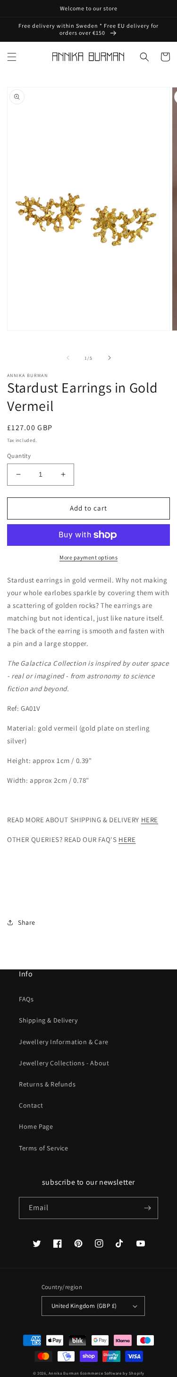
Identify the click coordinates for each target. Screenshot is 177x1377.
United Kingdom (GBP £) (84, 1306)
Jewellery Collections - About (64, 1063)
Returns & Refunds (47, 1084)
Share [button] (26, 922)
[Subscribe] (147, 1208)
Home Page (36, 1126)
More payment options (88, 557)
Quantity (19, 456)
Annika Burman (64, 1373)
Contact (31, 1105)
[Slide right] (109, 357)
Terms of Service (43, 1148)
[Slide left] (68, 357)
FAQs (26, 999)
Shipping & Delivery (48, 1020)
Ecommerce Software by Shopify (112, 1373)
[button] (11, 57)
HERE (149, 819)
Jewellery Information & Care (64, 1042)
